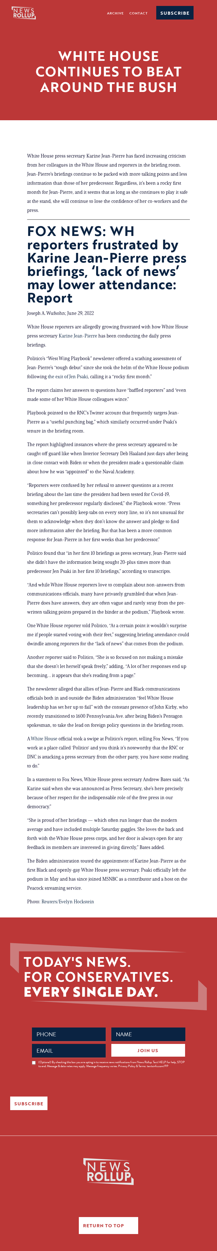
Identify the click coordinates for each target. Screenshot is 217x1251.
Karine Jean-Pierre (78, 336)
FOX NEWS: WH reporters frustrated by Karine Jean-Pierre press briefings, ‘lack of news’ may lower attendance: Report (107, 264)
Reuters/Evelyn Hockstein (68, 901)
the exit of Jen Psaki (68, 376)
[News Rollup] (23, 12)
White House (44, 738)
